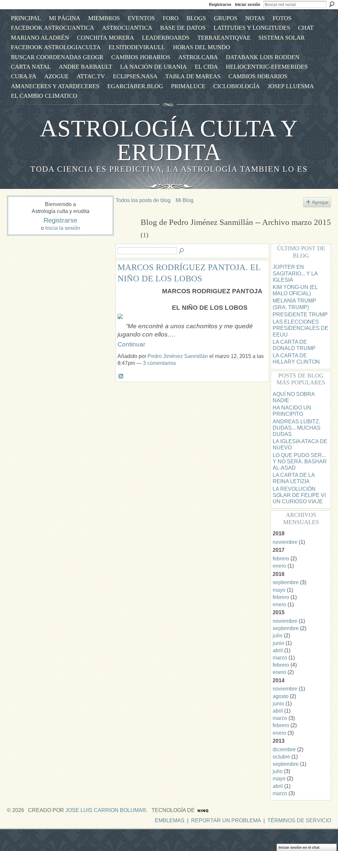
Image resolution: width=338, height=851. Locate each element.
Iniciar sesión (247, 4)
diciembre (284, 749)
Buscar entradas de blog (182, 251)
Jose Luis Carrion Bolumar (105, 810)
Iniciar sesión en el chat (299, 847)
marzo (280, 657)
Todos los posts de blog (143, 200)
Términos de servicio (299, 820)
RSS (121, 376)
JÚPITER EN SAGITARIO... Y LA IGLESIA (295, 273)
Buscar (331, 4)
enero (279, 566)
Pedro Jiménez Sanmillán (178, 356)
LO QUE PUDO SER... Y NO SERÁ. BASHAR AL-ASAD (300, 461)
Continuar (131, 344)
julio (278, 635)
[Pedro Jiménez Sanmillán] (126, 234)
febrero (281, 558)
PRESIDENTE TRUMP (300, 314)
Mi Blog (184, 200)
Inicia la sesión (62, 228)
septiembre (286, 582)
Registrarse (220, 4)
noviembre (285, 542)
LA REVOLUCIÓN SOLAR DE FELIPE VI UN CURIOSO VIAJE (299, 495)
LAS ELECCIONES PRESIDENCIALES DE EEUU (300, 328)
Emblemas (170, 820)
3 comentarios (159, 363)
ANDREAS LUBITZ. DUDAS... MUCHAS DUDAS (297, 428)
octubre (281, 757)
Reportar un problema (226, 820)
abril (278, 650)
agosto (280, 696)
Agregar (320, 202)
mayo (279, 590)
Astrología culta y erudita (169, 140)
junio (278, 643)
